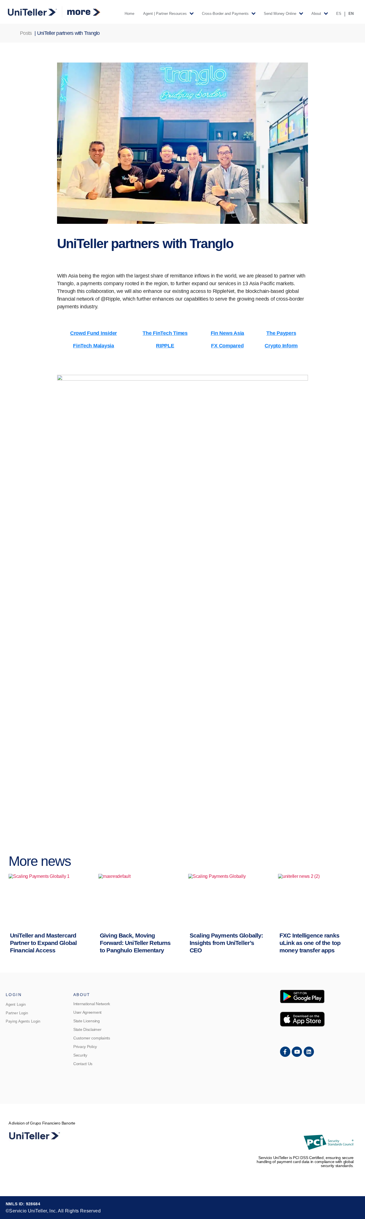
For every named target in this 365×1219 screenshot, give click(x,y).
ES (338, 13)
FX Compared (227, 346)
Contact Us (82, 1063)
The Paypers (281, 333)
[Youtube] (297, 1052)
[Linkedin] (309, 1052)
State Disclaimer (87, 1029)
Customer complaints (91, 1038)
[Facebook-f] (285, 1052)
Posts (26, 33)
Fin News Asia (227, 333)
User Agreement (87, 1012)
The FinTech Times (165, 333)
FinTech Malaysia (93, 346)
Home (129, 13)
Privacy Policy (85, 1046)
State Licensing (86, 1021)
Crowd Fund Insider (93, 333)
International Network (91, 1003)
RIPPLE (165, 346)
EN (351, 13)
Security (80, 1055)
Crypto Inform (281, 346)
